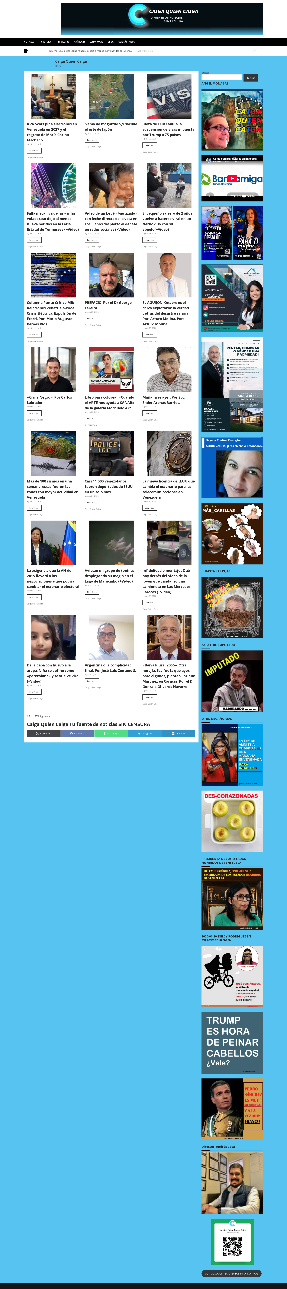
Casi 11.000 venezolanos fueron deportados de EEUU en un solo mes (109, 486)
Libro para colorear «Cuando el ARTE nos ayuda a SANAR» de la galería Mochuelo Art (110, 402)
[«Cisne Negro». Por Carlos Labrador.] (53, 369)
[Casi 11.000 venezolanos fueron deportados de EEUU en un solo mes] (111, 453)
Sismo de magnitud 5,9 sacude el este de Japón (111, 126)
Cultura (46, 41)
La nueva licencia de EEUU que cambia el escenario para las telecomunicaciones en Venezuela (168, 489)
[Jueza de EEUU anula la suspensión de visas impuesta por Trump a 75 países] (169, 96)
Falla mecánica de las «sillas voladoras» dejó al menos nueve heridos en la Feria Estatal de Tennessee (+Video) (53, 221)
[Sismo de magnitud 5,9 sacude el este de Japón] (111, 96)
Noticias (29, 41)
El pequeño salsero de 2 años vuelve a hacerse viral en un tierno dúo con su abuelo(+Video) (167, 221)
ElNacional (96, 41)
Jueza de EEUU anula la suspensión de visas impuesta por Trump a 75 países (168, 129)
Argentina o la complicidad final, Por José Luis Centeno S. (110, 668)
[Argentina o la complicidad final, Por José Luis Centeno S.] (111, 637)
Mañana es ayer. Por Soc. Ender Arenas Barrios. (163, 400)
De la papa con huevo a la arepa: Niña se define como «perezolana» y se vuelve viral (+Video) (53, 673)
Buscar (205, 72)
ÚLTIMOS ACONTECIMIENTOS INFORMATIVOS (231, 1273)
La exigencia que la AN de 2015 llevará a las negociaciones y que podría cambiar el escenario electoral (53, 578)
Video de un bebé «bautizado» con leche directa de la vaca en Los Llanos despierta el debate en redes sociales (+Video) (111, 221)
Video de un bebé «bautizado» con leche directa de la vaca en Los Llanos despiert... (91, 50)
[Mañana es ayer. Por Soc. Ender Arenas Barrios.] (169, 369)
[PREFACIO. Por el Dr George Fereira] (111, 275)
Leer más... (34, 150)
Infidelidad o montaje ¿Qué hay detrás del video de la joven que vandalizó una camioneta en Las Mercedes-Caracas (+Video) (167, 581)
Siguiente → (46, 716)
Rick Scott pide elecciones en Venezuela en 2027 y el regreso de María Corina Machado (52, 131)
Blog (111, 41)
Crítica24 (79, 41)
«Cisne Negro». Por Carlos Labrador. (49, 400)
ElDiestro (64, 41)
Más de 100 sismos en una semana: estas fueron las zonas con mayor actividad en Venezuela (52, 489)
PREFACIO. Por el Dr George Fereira (108, 305)
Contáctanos (126, 41)
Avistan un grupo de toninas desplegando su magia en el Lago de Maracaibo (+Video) (109, 576)
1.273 (36, 716)
